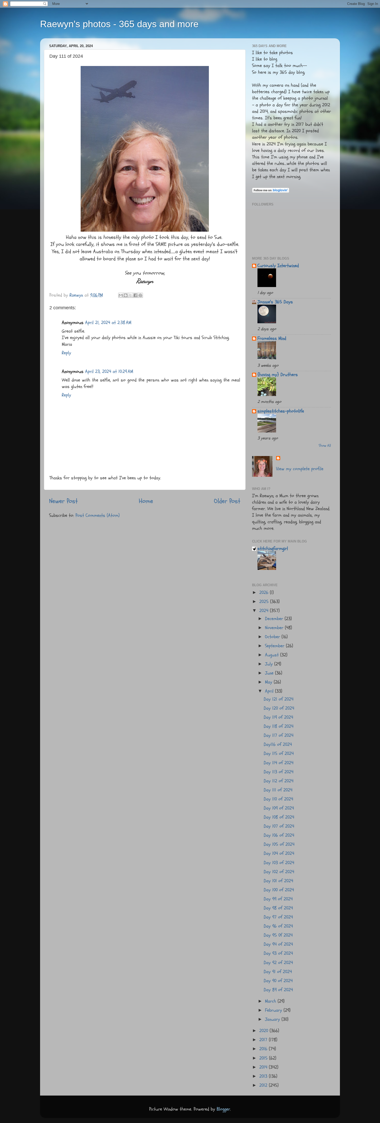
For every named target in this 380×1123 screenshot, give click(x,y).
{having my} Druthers (277, 374)
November (275, 628)
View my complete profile (299, 469)
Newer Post (63, 501)
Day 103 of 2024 (279, 863)
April (270, 691)
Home (146, 501)
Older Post (227, 501)
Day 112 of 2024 (278, 781)
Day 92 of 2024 (278, 962)
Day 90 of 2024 (278, 981)
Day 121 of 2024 (278, 699)
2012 (264, 1085)
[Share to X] (130, 295)
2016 (264, 1049)
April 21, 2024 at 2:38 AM (108, 322)
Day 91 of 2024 (278, 971)
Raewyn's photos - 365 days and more (119, 24)
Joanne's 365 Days (275, 302)
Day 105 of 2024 (279, 844)
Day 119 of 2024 (278, 717)
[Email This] (120, 295)
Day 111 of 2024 (278, 790)
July (269, 664)
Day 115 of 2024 (279, 753)
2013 (264, 1076)
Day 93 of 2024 (278, 953)
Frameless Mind (271, 338)
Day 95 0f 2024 (278, 935)
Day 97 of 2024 (278, 917)
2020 (264, 1030)
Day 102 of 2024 (279, 872)
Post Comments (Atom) (97, 515)
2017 (264, 1040)
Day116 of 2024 (278, 744)
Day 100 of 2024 (279, 890)
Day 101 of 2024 (278, 881)
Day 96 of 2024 (278, 926)
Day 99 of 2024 (278, 899)
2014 (264, 1067)
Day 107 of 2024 (279, 826)
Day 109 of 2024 (279, 808)
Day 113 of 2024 (278, 772)
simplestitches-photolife (280, 411)
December (275, 618)
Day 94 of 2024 (278, 944)
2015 (264, 1058)
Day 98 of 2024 (278, 908)
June (270, 673)
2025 (264, 601)
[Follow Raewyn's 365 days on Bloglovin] (270, 191)
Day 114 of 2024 (278, 763)
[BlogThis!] (125, 295)
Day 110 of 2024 (278, 799)
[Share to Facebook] (135, 295)
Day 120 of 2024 (279, 708)
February (274, 1010)
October (273, 637)
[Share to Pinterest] (140, 295)
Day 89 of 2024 (278, 990)
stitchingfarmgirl (272, 548)
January (273, 1019)
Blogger (223, 1109)
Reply (66, 353)
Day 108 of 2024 (279, 817)
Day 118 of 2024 (278, 726)
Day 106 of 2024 (279, 835)
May (269, 682)
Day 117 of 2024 (278, 735)
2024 (264, 610)
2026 (264, 592)
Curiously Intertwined (278, 265)
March (271, 1001)
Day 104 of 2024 (279, 853)
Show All (325, 445)
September (275, 646)
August (272, 655)
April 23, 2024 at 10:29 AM (109, 371)
